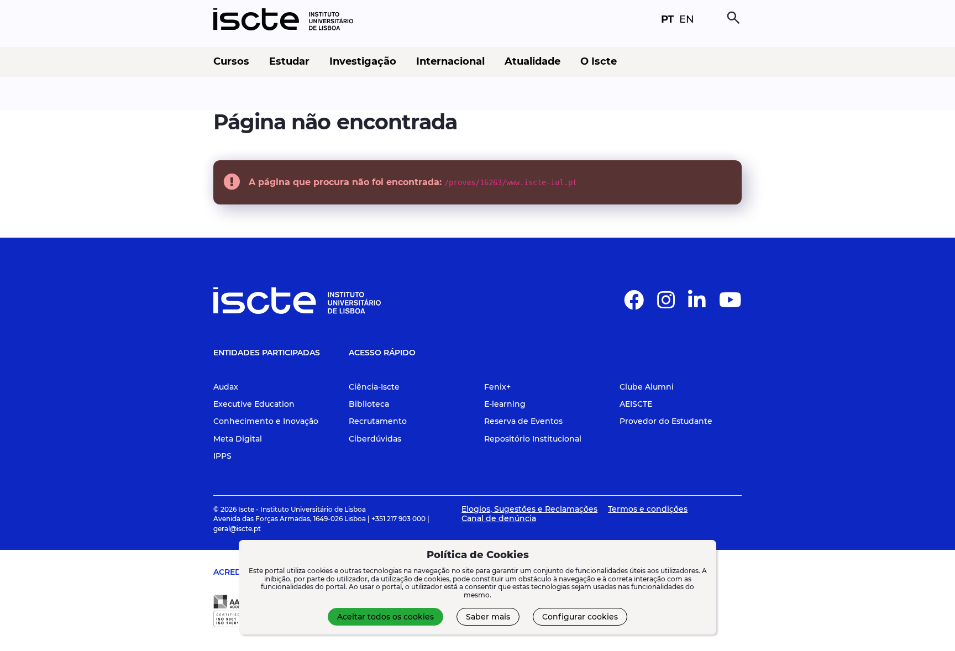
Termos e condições (648, 509)
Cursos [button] (231, 61)
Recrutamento (378, 421)
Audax (225, 387)
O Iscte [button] (598, 61)
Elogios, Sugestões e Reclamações (529, 509)
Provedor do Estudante (666, 421)
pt (667, 19)
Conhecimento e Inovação (265, 421)
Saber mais (488, 617)
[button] (634, 304)
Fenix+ (497, 387)
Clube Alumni (647, 387)
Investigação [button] (362, 61)
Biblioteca (369, 404)
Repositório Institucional (532, 439)
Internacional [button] (450, 61)
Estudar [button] (289, 61)
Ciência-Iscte (374, 387)
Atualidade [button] (532, 61)
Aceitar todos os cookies (385, 617)
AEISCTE (636, 404)
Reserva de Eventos (523, 421)
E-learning (505, 404)
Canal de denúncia (498, 518)
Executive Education (254, 404)
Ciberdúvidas (375, 439)
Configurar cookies (580, 617)
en (686, 19)
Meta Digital (237, 439)
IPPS (222, 456)
